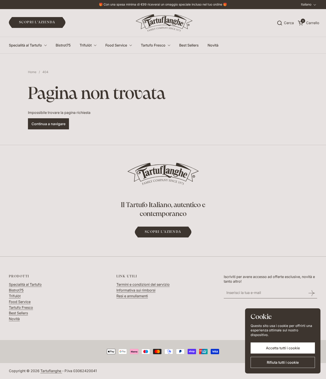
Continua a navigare (48, 124)
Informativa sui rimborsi (135, 290)
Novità (14, 319)
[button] (285, 23)
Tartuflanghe (51, 371)
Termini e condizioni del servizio (143, 284)
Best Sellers (18, 313)
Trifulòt (15, 296)
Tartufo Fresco (21, 307)
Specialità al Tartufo (25, 284)
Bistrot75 (16, 290)
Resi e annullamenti (132, 296)
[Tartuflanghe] (164, 23)
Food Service (20, 301)
